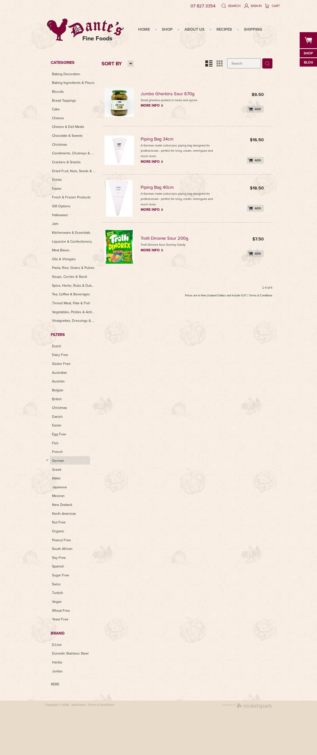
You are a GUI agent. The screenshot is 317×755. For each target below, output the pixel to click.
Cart (275, 5)
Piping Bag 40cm (157, 187)
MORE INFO (152, 105)
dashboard (78, 705)
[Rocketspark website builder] (247, 706)
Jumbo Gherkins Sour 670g (167, 94)
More (55, 683)
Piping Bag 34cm (157, 139)
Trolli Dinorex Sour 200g (164, 238)
